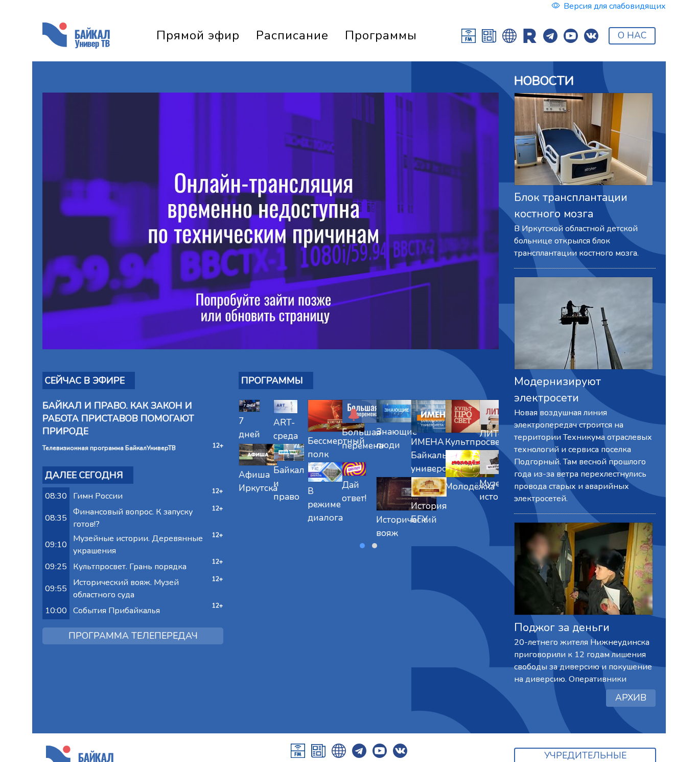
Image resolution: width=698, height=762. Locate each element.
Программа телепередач (133, 636)
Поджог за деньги (562, 627)
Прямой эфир (198, 35)
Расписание (292, 35)
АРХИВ (630, 697)
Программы (381, 35)
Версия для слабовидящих (615, 6)
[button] (362, 546)
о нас (632, 35)
